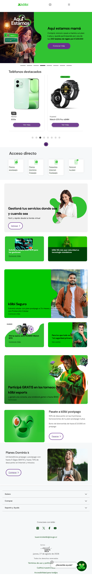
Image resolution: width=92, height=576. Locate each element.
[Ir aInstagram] (37, 528)
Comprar (13, 472)
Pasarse (55, 436)
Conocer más (59, 46)
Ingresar (14, 226)
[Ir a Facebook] (50, 528)
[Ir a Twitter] (44, 528)
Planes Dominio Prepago (33, 170)
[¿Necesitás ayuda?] (82, 566)
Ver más (26, 125)
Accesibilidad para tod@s (46, 572)
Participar (56, 256)
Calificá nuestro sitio (46, 568)
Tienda (54, 4)
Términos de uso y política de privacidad (46, 563)
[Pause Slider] (46, 144)
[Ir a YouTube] (55, 528)
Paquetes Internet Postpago (53, 170)
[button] (33, 138)
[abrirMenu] (69, 4)
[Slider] (23, 65)
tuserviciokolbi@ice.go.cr (46, 537)
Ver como (56, 342)
